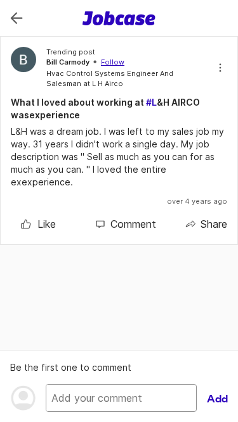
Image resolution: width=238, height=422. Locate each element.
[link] (38, 224)
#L (151, 102)
